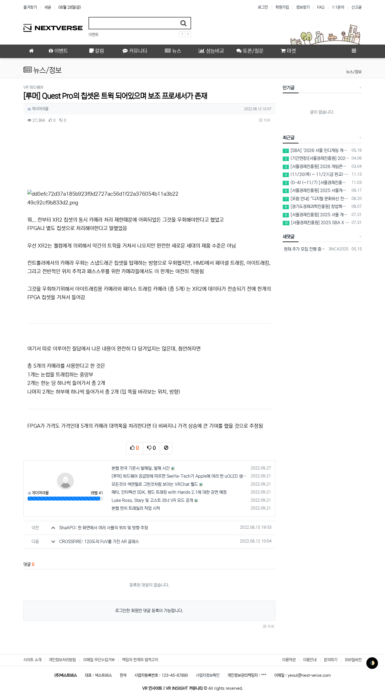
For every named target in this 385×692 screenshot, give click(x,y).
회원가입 (282, 7)
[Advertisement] (149, 158)
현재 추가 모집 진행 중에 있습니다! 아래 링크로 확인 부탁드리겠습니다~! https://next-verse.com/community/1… (305, 249)
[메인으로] (31, 51)
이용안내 (310, 660)
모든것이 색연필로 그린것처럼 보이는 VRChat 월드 (155, 484)
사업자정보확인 (208, 675)
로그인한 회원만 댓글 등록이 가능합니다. (149, 610)
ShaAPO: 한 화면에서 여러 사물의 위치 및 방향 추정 (103, 527)
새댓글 (289, 236)
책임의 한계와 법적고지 (140, 660)
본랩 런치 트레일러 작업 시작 (136, 508)
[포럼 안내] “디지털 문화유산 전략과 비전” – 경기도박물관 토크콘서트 (317, 198)
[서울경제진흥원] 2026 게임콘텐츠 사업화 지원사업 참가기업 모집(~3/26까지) (317, 166)
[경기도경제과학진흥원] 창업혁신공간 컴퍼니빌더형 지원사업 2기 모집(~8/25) (317, 206)
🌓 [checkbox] (372, 663)
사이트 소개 (32, 660)
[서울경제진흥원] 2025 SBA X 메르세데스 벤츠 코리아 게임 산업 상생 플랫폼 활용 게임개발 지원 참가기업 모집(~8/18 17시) (317, 222)
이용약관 (289, 660)
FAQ (320, 7)
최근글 (289, 137)
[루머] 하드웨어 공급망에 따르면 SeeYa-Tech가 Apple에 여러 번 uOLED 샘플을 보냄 (180, 476)
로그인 (263, 7)
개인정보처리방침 (62, 660)
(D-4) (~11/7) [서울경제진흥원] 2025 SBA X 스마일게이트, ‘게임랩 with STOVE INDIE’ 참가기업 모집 (317, 182)
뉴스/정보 (354, 72)
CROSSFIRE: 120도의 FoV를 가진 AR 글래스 (99, 541)
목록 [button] (266, 120)
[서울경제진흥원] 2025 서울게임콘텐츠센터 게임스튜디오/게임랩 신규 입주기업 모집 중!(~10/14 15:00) (317, 190)
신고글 (356, 7)
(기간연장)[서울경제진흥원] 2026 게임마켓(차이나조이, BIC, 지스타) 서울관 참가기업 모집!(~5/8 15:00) (317, 158)
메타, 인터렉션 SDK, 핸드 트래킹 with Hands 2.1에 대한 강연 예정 (169, 492)
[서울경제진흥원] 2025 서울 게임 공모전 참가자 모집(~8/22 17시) (317, 214)
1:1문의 (338, 7)
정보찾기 (303, 7)
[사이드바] (354, 51)
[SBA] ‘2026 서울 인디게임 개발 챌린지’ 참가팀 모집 (317, 150)
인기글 (289, 87)
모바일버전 (353, 660)
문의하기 (330, 660)
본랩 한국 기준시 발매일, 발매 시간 (141, 468)
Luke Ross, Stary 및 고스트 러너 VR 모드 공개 (152, 500)
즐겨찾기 (30, 7)
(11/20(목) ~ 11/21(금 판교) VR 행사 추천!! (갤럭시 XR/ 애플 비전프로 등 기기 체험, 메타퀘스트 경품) (317, 174)
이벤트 (93, 34)
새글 (47, 7)
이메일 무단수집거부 (99, 660)
